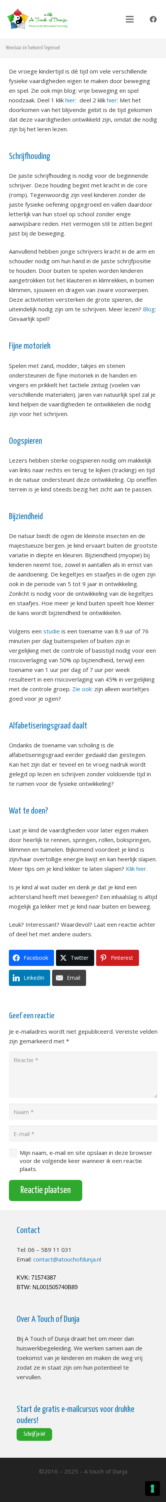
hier (70, 100)
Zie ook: (82, 689)
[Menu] (129, 19)
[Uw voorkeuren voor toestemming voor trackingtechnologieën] (152, 1488)
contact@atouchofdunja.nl (67, 1259)
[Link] (37, 19)
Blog (149, 309)
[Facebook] (153, 19)
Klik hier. (137, 868)
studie (51, 631)
